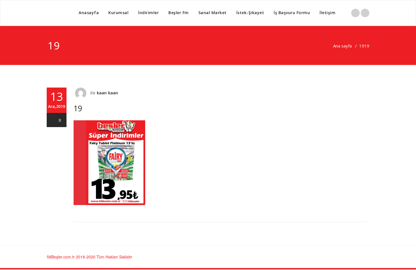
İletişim (327, 12)
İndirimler (148, 12)
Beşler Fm (178, 12)
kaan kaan (107, 92)
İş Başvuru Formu (292, 12)
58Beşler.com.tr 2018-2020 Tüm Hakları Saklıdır (89, 257)
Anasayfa (89, 12)
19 (361, 46)
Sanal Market (212, 12)
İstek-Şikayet (250, 12)
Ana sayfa (342, 46)
